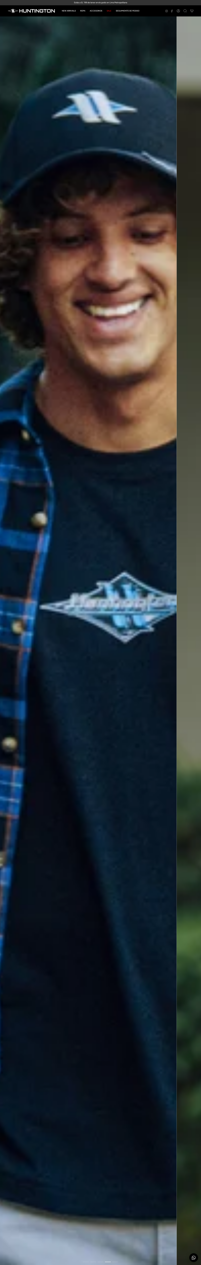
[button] (83, 10)
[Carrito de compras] (191, 10)
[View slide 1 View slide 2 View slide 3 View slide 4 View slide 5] (100, 640)
